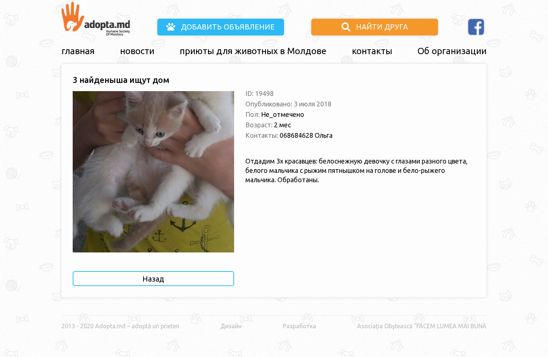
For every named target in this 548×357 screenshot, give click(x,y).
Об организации (452, 51)
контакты (372, 51)
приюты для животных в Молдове (253, 51)
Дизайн (231, 326)
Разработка (299, 326)
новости (137, 51)
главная (78, 51)
